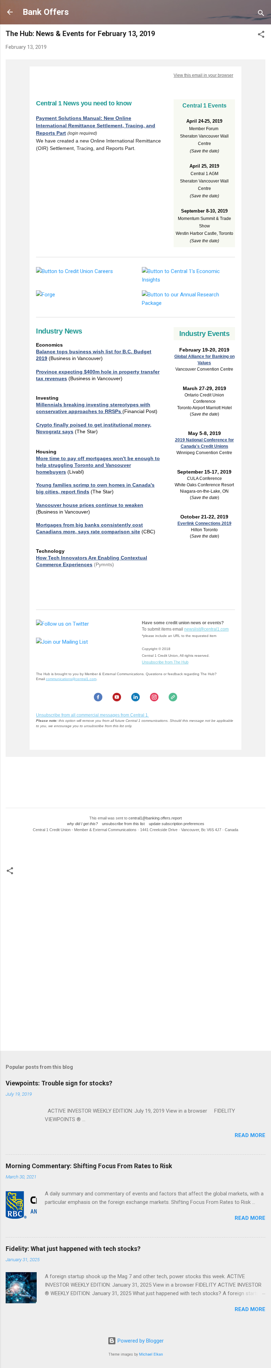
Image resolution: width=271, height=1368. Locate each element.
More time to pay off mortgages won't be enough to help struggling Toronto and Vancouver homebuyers (98, 465)
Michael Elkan (151, 1354)
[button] (261, 35)
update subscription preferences (176, 824)
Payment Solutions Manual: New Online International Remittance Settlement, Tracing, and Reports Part (95, 125)
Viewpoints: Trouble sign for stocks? (59, 1083)
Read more (250, 1135)
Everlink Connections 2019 (204, 523)
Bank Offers (46, 12)
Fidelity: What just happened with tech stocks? (73, 1248)
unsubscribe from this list (123, 824)
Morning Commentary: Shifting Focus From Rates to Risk (89, 1166)
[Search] (261, 14)
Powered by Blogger (140, 1341)
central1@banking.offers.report (155, 818)
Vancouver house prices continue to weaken (89, 505)
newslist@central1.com (206, 629)
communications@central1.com (71, 679)
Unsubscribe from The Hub (165, 662)
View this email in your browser (203, 75)
